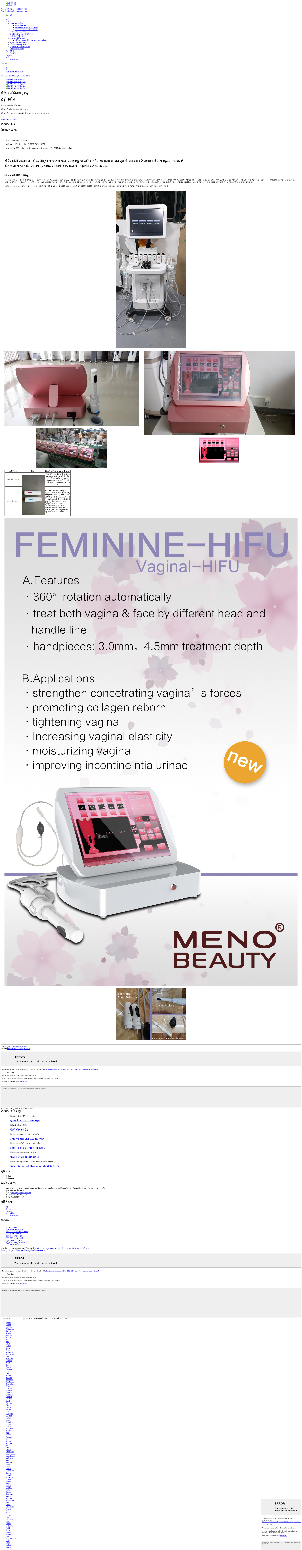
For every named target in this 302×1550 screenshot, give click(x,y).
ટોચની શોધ (84, 1248)
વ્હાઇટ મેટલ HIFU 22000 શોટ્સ (25, 1120)
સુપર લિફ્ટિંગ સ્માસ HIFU (16, 1047)
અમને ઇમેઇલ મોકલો (9, 119)
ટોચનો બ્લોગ (74, 1248)
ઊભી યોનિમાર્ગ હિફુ (19, 1129)
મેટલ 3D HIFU (21, 25)
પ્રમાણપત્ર (14, 53)
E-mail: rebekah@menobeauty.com (14, 11)
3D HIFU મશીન (16, 23)
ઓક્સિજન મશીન (17, 49)
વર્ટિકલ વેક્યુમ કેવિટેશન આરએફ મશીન (30, 40)
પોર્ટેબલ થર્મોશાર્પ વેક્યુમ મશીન (18, 1049)
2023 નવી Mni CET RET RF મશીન (27, 1139)
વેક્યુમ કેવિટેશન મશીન (19, 38)
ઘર (7, 19)
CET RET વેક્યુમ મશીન (19, 42)
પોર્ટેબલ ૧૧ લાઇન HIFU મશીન (26, 28)
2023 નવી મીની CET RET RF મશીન (27, 1148)
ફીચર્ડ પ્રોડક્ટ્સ (43, 1248)
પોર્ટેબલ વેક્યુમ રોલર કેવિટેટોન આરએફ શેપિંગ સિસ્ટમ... (35, 1166)
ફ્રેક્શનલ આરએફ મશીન (20, 47)
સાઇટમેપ (53, 1248)
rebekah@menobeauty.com (21, 1193)
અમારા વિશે (10, 51)
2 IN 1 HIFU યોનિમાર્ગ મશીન (21, 34)
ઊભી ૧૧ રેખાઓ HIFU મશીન (26, 30)
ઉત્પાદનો (9, 21)
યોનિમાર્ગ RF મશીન (17, 36)
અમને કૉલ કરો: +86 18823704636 (14, 9)
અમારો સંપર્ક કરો (12, 59)
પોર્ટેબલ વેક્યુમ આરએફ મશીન (24, 1157)
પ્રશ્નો (7, 57)
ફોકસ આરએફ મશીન (18, 45)
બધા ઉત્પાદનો (63, 1248)
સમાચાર (9, 55)
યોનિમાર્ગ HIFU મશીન (19, 32)
